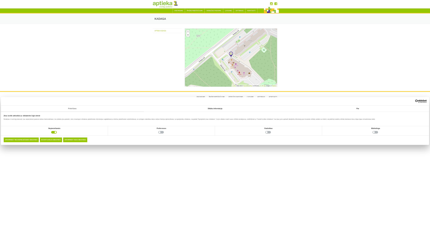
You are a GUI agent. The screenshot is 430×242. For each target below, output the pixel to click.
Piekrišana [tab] (72, 108)
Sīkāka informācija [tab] (215, 108)
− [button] (188, 34)
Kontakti (251, 10)
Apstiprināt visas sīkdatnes (75, 140)
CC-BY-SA (262, 85)
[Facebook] (275, 4)
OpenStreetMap (248, 85)
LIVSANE (228, 10)
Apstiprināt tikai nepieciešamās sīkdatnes (21, 140)
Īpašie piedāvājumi (195, 10)
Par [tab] (357, 108)
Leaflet (234, 85)
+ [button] (188, 31)
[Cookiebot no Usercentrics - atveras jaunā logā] (417, 101)
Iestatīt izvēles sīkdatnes (51, 140)
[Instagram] (271, 4)
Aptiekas (239, 10)
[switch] (161, 133)
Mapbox (274, 85)
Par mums (179, 10)
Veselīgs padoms (213, 10)
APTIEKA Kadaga (160, 31)
